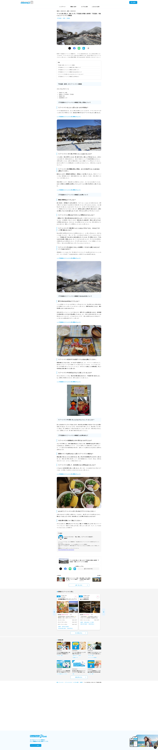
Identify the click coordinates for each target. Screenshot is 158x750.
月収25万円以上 (70, 628)
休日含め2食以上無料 (62, 628)
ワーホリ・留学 (60, 655)
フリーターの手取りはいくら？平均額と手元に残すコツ (78, 653)
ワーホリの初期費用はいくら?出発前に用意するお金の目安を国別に (94, 671)
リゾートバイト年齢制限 (92, 657)
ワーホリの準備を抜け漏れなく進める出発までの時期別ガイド (63, 653)
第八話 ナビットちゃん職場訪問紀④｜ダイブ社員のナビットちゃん (63, 671)
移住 (73, 673)
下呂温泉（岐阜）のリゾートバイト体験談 (66, 65)
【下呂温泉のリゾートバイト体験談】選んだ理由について (69, 67)
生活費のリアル (75, 657)
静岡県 (85, 595)
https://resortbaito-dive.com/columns (66, 549)
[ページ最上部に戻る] (155, 747)
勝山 (66, 595)
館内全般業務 (86, 597)
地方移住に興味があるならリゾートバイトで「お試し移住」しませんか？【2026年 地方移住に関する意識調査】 (78, 671)
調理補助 (63, 597)
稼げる (80, 655)
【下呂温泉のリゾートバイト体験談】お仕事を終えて (68, 76)
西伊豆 (88, 595)
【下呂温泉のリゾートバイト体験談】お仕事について (68, 69)
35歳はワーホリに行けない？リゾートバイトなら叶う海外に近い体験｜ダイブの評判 (94, 653)
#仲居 (64, 18)
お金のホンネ (75, 655)
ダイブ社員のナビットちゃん (62, 673)
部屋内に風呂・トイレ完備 (88, 622)
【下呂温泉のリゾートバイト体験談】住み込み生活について (70, 71)
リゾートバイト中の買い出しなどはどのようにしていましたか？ (71, 74)
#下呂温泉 (59, 18)
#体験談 (68, 18)
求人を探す (133, 2)
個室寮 (59, 626)
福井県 (63, 595)
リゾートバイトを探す (35, 745)
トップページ (62, 6)
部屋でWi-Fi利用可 (65, 626)
